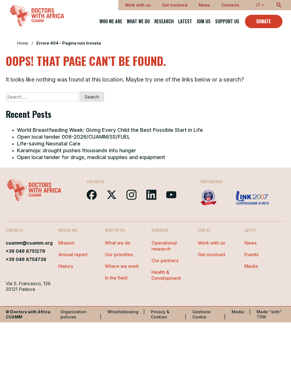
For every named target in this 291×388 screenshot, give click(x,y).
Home (22, 43)
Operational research (164, 246)
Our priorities (119, 254)
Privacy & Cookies (160, 314)
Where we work (122, 266)
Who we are (110, 21)
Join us (204, 21)
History (65, 266)
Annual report (73, 254)
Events (251, 254)
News (204, 5)
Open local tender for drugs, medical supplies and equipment (91, 157)
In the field (116, 278)
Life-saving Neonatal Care (48, 144)
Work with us (138, 5)
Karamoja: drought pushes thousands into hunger (76, 150)
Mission (66, 243)
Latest (185, 21)
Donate (263, 21)
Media (251, 266)
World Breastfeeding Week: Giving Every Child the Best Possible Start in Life (110, 130)
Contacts (230, 5)
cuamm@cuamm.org (29, 243)
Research (164, 21)
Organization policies (73, 314)
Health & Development (166, 275)
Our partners (164, 260)
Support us (227, 21)
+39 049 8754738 (26, 259)
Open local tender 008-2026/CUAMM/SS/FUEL (73, 137)
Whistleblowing (122, 311)
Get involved (174, 5)
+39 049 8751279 (25, 251)
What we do (138, 21)
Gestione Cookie (201, 314)
